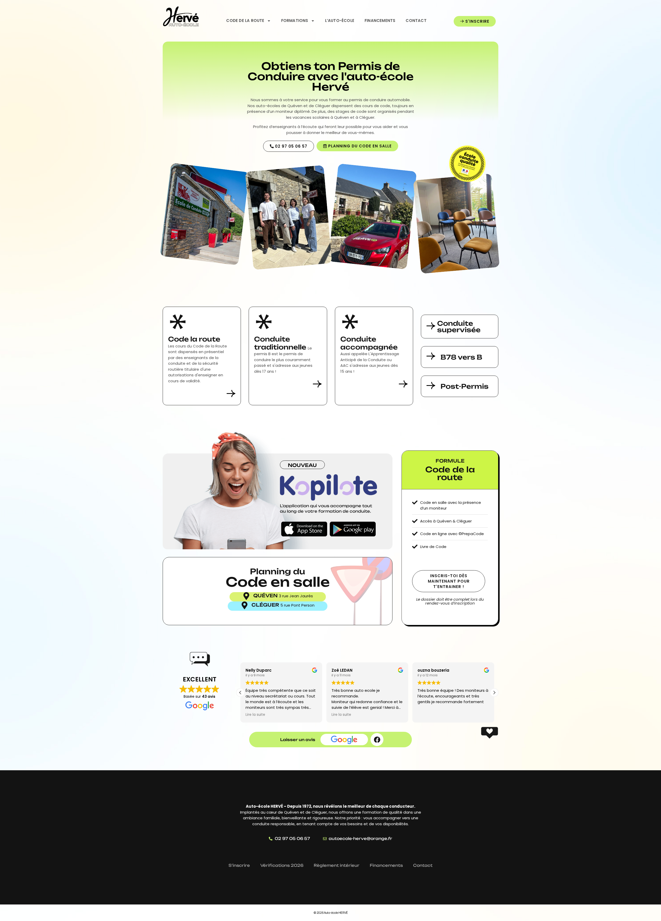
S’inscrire (239, 865)
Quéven (266, 595)
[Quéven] (246, 596)
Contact (416, 20)
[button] (494, 692)
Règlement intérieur (336, 865)
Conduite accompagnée (369, 343)
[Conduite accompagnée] (350, 321)
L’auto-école (339, 20)
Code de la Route (245, 20)
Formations (294, 20)
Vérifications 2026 (281, 865)
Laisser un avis (297, 739)
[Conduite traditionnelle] (263, 321)
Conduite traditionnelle (281, 343)
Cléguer (265, 605)
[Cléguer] (244, 605)
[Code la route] (177, 321)
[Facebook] (377, 739)
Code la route (194, 339)
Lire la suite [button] (255, 714)
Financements (380, 20)
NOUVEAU (302, 465)
